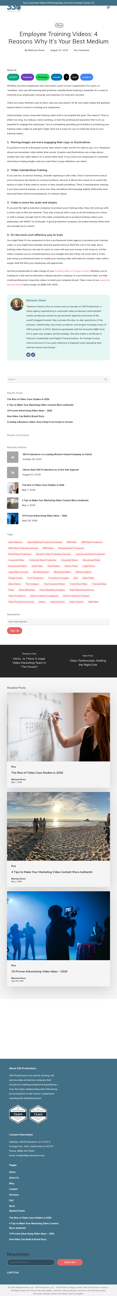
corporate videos (69, 560)
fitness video (71, 566)
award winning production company (44, 542)
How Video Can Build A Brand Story (25, 416)
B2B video (72, 542)
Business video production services (53, 554)
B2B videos (48, 548)
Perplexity (27, 77)
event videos (54, 566)
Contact (13, 1189)
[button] (108, 7)
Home (12, 1172)
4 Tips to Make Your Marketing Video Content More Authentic (40, 405)
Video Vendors (76, 602)
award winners (15, 542)
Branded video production (71, 548)
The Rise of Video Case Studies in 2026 (28, 399)
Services (14, 1194)
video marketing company (52, 590)
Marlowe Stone (36, 50)
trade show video (78, 584)
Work (12, 1206)
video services (57, 602)
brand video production (19, 554)
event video (37, 566)
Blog (59, 25)
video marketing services (82, 590)
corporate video (16, 560)
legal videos (89, 566)
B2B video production (91, 542)
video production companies (44, 596)
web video (93, 602)
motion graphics (84, 572)
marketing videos (62, 572)
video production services (21, 602)
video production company (76, 596)
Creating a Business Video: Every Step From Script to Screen (40, 422)
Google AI (86, 77)
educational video (91, 560)
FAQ (11, 1200)
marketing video (41, 572)
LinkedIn (56, 77)
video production (16, 596)
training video (99, 584)
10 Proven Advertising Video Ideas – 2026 (29, 410)
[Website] (33, 355)
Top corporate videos (54, 584)
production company (59, 578)
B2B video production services (23, 548)
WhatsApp (43, 77)
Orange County (15, 578)
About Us (14, 1177)
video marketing (27, 590)
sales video (88, 578)
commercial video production (90, 554)
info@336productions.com (30, 1155)
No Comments (81, 50)
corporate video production (42, 560)
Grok (74, 77)
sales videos (14, 584)
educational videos (17, 566)
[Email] (28, 355)
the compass (32, 584)
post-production (35, 578)
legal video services (18, 572)
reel (76, 578)
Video (11, 590)
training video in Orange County (72, 270)
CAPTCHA (13, 1272)
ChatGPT (13, 77)
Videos (42, 602)
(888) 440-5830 (25, 1150)
